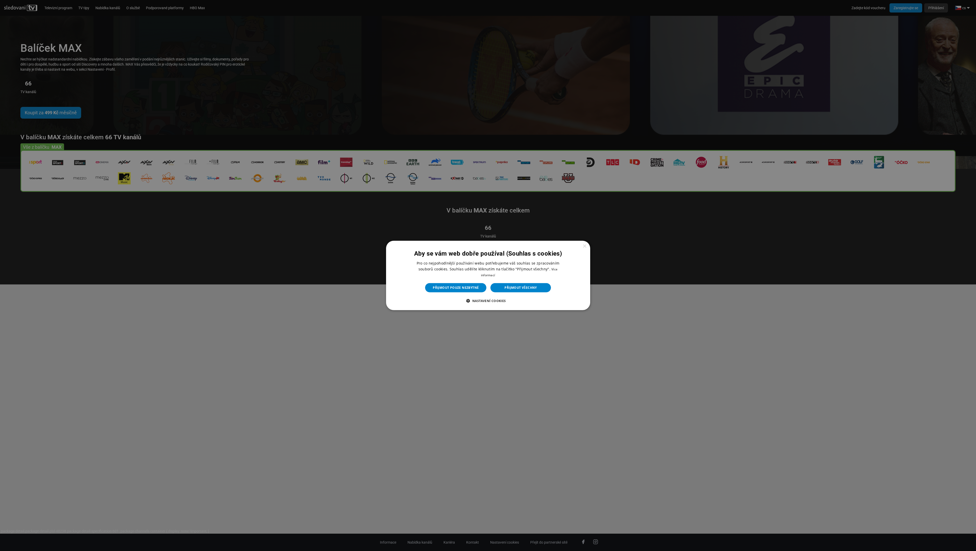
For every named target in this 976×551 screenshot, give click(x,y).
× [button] (584, 246)
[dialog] (488, 275)
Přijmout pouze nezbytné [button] (456, 287)
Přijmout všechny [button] (520, 287)
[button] (488, 301)
